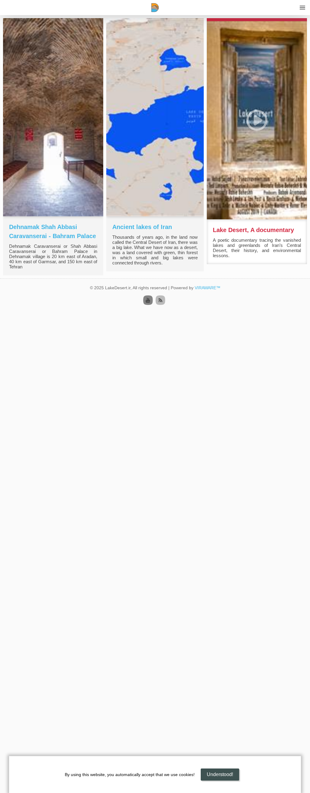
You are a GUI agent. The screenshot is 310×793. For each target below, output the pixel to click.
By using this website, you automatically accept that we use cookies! (130, 774)
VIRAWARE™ (207, 287)
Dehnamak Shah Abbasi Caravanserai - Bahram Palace (52, 231)
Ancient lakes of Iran (142, 227)
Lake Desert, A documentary (253, 230)
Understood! (220, 774)
